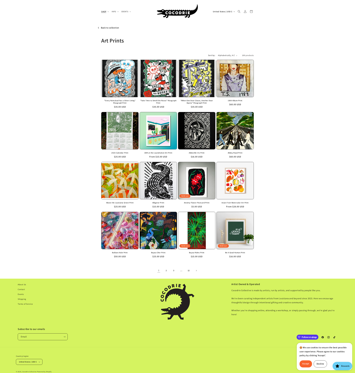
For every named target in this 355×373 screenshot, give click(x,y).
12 (189, 270)
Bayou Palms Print (196, 253)
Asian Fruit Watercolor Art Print (235, 203)
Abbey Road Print (235, 153)
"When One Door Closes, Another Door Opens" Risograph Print (197, 102)
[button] (105, 11)
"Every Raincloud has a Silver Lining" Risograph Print (119, 102)
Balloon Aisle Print (120, 253)
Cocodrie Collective (29, 372)
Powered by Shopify (44, 372)
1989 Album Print (235, 101)
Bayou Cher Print (158, 253)
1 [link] (158, 270)
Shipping (22, 299)
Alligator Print (158, 203)
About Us (22, 284)
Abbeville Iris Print (197, 153)
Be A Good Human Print (235, 253)
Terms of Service (25, 304)
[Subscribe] (64, 337)
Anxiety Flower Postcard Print (196, 203)
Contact (21, 289)
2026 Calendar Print (119, 153)
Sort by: (211, 55)
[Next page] (196, 271)
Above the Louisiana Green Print (120, 203)
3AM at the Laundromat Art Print (158, 153)
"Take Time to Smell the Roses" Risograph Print (158, 102)
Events (21, 294)
